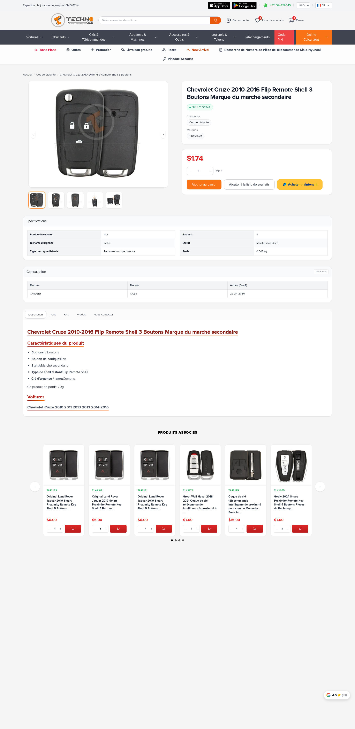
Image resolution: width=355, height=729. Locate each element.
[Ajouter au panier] (73, 529)
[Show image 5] (114, 200)
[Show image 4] (94, 200)
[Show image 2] (56, 200)
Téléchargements (257, 37)
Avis (53, 314)
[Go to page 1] (172, 540)
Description (35, 314)
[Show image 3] (75, 200)
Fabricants (58, 37)
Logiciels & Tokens (219, 37)
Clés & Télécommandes (93, 37)
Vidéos (81, 314)
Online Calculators (311, 37)
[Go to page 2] (176, 540)
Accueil (27, 74)
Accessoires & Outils (179, 37)
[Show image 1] (36, 200)
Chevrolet (195, 136)
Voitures (32, 37)
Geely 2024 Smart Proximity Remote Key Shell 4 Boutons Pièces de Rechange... (289, 502)
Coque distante (46, 74)
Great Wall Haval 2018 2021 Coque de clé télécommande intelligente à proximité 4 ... (200, 504)
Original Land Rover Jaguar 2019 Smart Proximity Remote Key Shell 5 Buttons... (61, 502)
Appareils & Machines (137, 37)
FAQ (66, 314)
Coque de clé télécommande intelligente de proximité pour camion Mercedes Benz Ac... (244, 504)
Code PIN (282, 37)
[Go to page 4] (183, 540)
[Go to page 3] (179, 540)
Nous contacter (103, 314)
